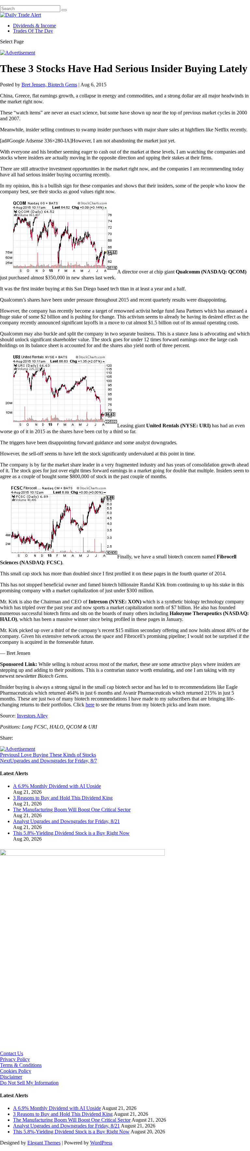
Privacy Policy (15, 1059)
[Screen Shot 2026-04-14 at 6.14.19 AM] (82, 854)
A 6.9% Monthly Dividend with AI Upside (57, 786)
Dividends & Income (34, 25)
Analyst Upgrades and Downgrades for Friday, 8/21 (66, 821)
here (90, 704)
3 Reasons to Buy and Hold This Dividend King (63, 798)
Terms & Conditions (21, 1065)
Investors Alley (32, 715)
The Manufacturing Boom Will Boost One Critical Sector (72, 809)
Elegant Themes (44, 1142)
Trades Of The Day (33, 31)
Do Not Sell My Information (29, 1082)
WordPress (101, 1142)
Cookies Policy (15, 1071)
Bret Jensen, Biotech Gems (49, 84)
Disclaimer (11, 1077)
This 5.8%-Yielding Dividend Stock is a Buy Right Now (71, 833)
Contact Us (11, 1053)
